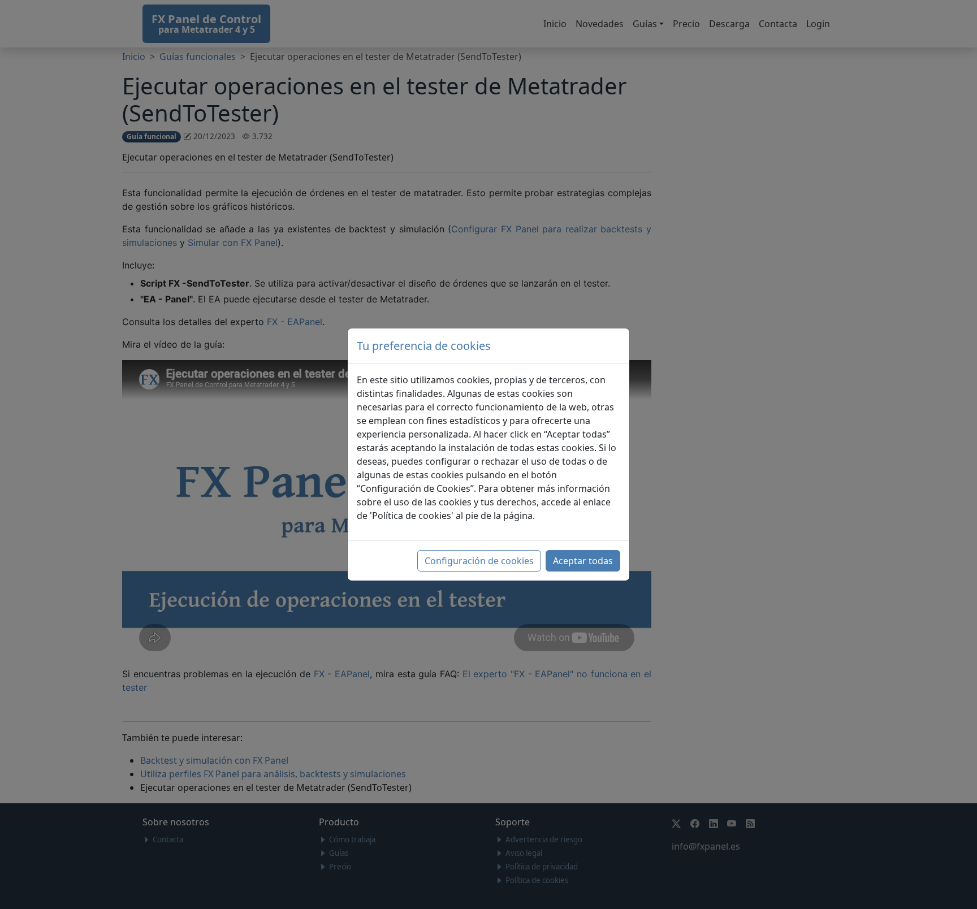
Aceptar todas (583, 561)
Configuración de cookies (479, 561)
